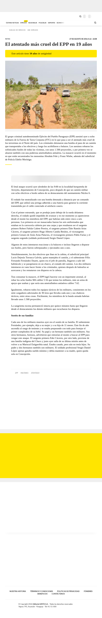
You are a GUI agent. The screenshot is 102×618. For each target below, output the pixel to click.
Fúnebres (88, 591)
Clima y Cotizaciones (76, 16)
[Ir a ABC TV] (69, 22)
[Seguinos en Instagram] (96, 604)
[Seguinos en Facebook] (87, 604)
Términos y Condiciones (41, 591)
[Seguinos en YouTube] (93, 604)
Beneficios (42, 594)
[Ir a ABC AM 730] (76, 22)
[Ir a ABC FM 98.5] (87, 22)
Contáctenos (58, 594)
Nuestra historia (18, 591)
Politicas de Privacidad (68, 591)
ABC (10, 16)
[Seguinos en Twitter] (90, 604)
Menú (95, 16)
